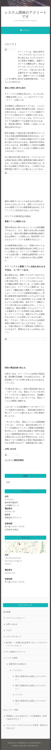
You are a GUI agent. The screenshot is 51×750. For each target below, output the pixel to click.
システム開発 (11, 658)
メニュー (27, 30)
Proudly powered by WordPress (24, 743)
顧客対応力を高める (17, 664)
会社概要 (7, 612)
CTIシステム (17, 670)
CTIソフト (19, 694)
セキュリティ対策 (10, 710)
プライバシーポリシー (15, 618)
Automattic (33, 746)
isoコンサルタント (13, 636)
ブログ (9, 630)
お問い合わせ (11, 624)
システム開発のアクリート (14, 652)
